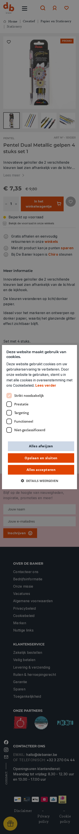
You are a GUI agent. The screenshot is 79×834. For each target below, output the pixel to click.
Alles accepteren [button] (41, 469)
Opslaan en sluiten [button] (41, 457)
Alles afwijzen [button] (41, 446)
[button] (39, 481)
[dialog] (39, 417)
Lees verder (45, 385)
